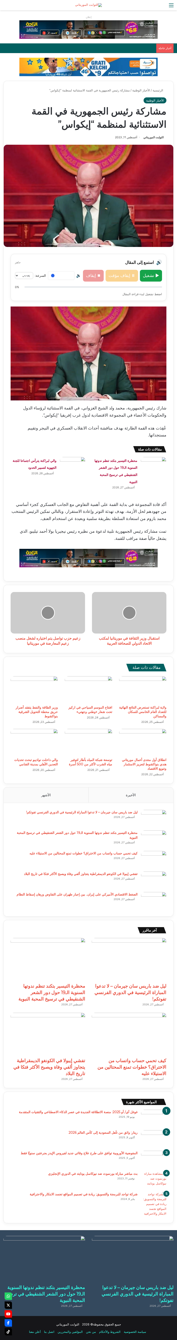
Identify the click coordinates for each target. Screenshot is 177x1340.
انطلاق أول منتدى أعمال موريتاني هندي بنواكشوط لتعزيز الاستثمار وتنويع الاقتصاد (144, 764)
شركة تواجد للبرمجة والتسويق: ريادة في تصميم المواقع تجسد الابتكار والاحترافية (84, 1194)
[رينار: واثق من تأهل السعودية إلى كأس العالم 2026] (153, 1139)
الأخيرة (131, 795)
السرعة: (40, 275)
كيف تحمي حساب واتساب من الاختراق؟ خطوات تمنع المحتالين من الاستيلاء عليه (84, 853)
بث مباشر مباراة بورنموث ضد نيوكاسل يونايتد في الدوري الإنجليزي (93, 1174)
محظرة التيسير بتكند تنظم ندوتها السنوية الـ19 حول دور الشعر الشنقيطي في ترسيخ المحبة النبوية (51, 992)
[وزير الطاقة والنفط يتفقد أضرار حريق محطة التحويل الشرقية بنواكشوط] (34, 689)
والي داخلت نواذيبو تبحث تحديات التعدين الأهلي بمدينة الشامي (36, 762)
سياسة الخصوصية (135, 1332)
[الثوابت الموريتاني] (88, 5)
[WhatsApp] (8, 1296)
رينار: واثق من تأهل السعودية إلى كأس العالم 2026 (103, 1132)
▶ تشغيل (151, 275)
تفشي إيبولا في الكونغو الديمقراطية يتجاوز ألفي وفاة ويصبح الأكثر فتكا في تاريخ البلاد (81, 874)
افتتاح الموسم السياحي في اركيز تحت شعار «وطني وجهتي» (90, 709)
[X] (8, 1305)
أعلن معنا (35, 1332)
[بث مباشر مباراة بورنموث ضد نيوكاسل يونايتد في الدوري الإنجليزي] (153, 1180)
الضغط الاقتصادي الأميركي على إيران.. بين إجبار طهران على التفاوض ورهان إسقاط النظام (77, 894)
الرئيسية (158, 90)
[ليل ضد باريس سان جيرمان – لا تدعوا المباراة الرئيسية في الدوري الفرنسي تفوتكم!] (153, 818)
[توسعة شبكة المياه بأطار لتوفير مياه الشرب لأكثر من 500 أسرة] (88, 742)
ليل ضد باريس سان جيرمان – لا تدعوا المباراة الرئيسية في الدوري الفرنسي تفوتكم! (82, 812)
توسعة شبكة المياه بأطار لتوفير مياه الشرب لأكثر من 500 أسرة (90, 762)
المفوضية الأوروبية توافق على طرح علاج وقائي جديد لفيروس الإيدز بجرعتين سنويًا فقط (79, 1153)
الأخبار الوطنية (141, 90)
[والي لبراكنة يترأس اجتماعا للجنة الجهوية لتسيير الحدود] (72, 465)
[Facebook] (8, 1323)
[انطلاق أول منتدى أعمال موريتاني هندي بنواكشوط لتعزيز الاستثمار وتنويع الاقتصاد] (142, 742)
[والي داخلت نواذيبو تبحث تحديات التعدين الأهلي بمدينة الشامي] (34, 742)
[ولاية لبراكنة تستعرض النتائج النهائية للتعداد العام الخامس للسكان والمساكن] (142, 689)
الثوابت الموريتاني (153, 137)
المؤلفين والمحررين (70, 1332)
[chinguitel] (88, 29)
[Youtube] (8, 1314)
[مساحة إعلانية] (88, 67)
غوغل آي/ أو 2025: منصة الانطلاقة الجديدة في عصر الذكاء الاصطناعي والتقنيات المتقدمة (78, 1112)
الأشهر (46, 795)
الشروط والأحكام (110, 1332)
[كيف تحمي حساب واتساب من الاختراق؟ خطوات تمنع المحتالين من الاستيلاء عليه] (153, 859)
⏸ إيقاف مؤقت (122, 275)
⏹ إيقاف (93, 275)
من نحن (91, 1332)
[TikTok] (8, 1331)
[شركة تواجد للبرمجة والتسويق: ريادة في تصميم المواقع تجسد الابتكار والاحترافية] (153, 1204)
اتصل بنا (49, 1332)
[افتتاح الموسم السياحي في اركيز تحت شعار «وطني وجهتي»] (88, 689)
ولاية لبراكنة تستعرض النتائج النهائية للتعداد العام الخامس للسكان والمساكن (142, 711)
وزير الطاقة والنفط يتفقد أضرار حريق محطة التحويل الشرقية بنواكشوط (37, 711)
